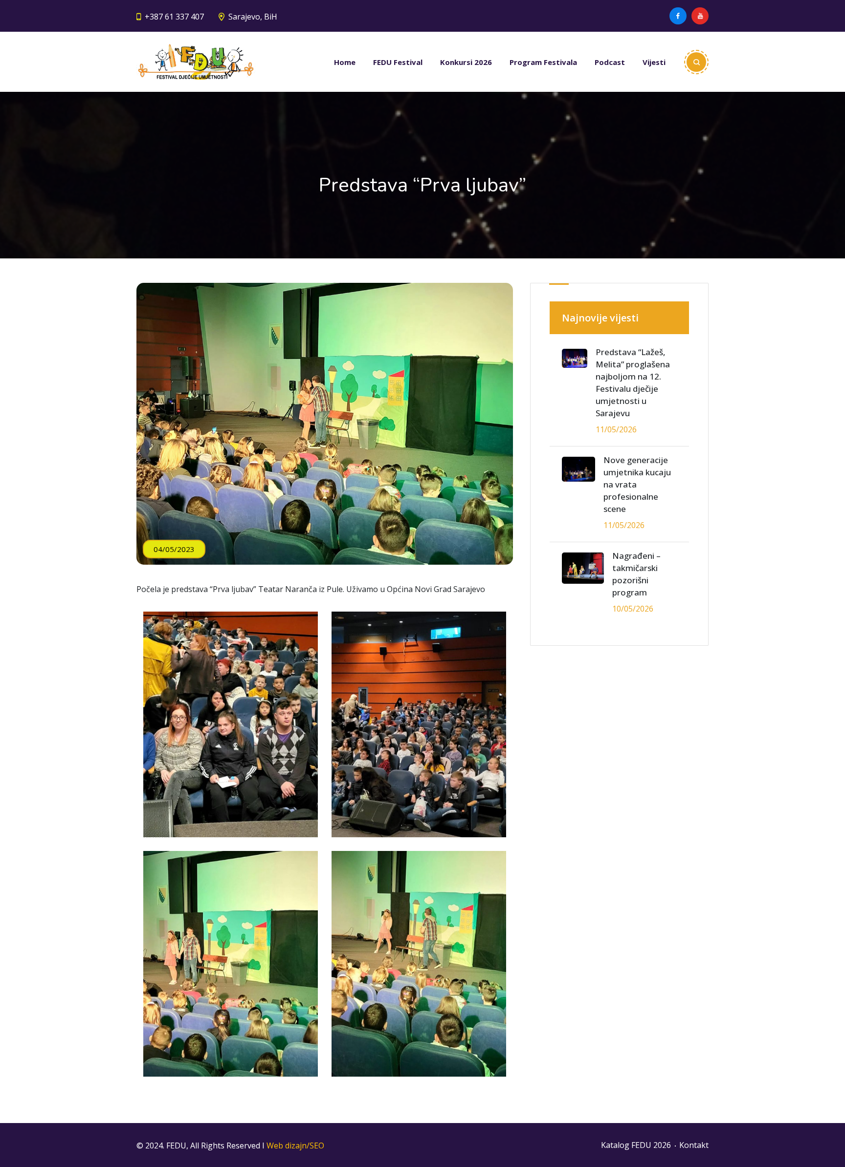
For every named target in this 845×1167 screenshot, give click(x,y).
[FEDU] (195, 62)
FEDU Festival (397, 62)
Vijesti (654, 62)
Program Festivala (543, 62)
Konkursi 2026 (466, 62)
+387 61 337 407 (174, 16)
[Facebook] (678, 15)
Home (345, 62)
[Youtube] (700, 15)
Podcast (610, 62)
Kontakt (694, 1145)
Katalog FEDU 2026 (636, 1145)
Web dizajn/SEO (295, 1145)
